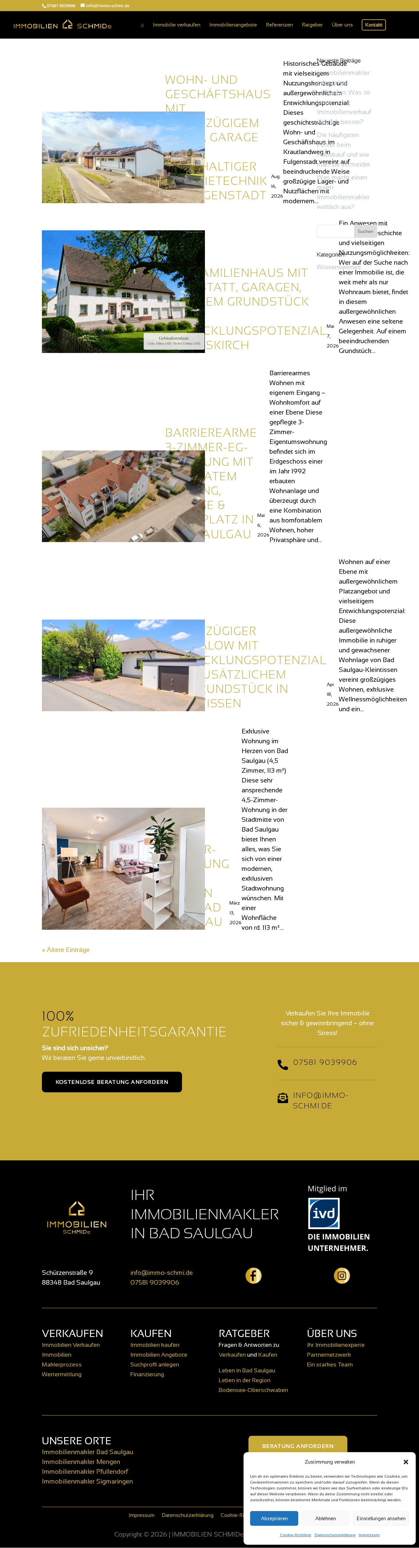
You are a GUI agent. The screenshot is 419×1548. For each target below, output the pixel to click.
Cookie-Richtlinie (295, 1535)
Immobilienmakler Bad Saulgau (87, 1451)
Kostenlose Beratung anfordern (112, 1082)
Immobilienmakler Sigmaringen (87, 1481)
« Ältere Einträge (66, 949)
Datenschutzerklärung (335, 1535)
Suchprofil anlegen (154, 1364)
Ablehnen (325, 1518)
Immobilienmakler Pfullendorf (85, 1471)
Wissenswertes (339, 267)
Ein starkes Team (330, 1364)
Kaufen (267, 1354)
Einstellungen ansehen (381, 1518)
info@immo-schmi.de (161, 1272)
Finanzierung (147, 1374)
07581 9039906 (154, 1282)
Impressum (369, 1535)
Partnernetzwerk (329, 1354)
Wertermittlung (62, 1374)
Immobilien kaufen (154, 1345)
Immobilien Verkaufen (71, 1345)
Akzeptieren (274, 1518)
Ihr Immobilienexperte (336, 1345)
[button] (406, 1462)
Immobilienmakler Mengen (81, 1461)
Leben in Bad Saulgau (247, 1370)
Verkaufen (232, 1354)
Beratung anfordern (298, 1446)
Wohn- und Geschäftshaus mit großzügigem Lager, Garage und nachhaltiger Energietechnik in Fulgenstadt (218, 138)
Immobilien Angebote (158, 1354)
